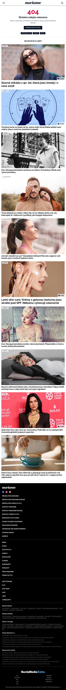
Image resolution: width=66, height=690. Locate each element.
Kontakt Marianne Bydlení (12, 510)
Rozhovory (6, 557)
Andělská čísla (31, 608)
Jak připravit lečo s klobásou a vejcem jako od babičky (38, 627)
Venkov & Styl (7, 575)
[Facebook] (3, 492)
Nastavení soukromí (10, 525)
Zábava (36, 33)
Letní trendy (12, 610)
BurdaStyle (48, 679)
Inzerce (5, 536)
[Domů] (33, 2)
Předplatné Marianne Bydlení (13, 499)
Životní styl (6, 549)
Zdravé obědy (19, 610)
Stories (5, 561)
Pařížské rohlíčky (29, 625)
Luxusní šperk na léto (41, 618)
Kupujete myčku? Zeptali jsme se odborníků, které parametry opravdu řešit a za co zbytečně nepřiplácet (27, 642)
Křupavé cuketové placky (8, 624)
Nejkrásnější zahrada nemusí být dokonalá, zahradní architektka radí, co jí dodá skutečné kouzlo (25, 655)
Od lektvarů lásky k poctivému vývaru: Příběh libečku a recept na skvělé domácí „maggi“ (23, 640)
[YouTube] (10, 492)
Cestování (38, 608)
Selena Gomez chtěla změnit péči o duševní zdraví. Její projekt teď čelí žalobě (20, 652)
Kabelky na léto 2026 (20, 618)
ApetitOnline (7, 581)
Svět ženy (6, 589)
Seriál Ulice (47, 616)
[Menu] (4, 3)
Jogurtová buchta (19, 625)
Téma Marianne (8, 571)
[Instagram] (7, 492)
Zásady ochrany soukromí (12, 521)
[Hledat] (62, 2)
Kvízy (42, 33)
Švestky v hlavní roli (20, 624)
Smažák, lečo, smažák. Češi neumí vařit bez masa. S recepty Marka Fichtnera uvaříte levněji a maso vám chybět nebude (30, 661)
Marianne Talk (26, 33)
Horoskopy (6, 564)
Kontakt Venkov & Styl (10, 514)
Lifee (4, 596)
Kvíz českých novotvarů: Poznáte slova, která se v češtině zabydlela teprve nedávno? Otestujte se (25, 659)
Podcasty (5, 568)
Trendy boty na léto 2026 (8, 618)
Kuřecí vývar (10, 625)
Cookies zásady (8, 532)
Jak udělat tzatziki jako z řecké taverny (43, 625)
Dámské (49, 677)
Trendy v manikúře (6, 616)
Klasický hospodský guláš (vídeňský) (15, 627)
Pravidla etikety (5, 608)
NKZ (17, 679)
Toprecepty (6, 600)
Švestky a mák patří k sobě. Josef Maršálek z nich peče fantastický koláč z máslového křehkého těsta (26, 663)
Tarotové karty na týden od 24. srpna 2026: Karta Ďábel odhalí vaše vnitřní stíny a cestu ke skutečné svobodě (27, 637)
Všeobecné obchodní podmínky (14, 529)
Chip (3, 592)
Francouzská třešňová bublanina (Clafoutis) (36, 624)
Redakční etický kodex (10, 518)
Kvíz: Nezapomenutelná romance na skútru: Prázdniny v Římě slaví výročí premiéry (21, 644)
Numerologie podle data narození (50, 608)
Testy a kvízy (24, 608)
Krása (4, 546)
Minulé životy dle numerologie (19, 616)
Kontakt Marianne (9, 507)
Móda (4, 542)
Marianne (49, 675)
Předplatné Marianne (10, 496)
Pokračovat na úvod (33, 27)
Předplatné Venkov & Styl (12, 503)
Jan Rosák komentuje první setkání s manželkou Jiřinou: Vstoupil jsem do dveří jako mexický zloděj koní (26, 657)
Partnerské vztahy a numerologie (36, 616)
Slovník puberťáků (15, 608)
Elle (3, 585)
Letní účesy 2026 (31, 618)
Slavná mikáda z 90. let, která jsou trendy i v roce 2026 (15, 635)
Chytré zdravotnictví (56, 616)
